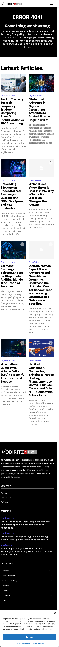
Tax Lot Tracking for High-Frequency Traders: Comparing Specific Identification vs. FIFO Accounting (25, 525)
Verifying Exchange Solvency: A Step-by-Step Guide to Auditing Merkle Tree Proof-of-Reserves (13, 276)
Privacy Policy (38, 643)
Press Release (35, 180)
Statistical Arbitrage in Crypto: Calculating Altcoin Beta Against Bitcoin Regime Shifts (39, 110)
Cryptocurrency (8, 95)
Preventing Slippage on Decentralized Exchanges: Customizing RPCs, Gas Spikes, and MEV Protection (26, 552)
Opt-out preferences (23, 643)
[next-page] (51, 431)
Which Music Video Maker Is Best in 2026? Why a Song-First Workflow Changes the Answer (41, 194)
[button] (54, 613)
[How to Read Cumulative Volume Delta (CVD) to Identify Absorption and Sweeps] (13, 348)
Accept (29, 637)
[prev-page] (3, 431)
